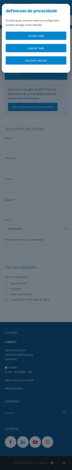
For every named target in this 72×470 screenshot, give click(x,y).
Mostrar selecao (36, 60)
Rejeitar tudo (36, 48)
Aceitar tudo (36, 36)
